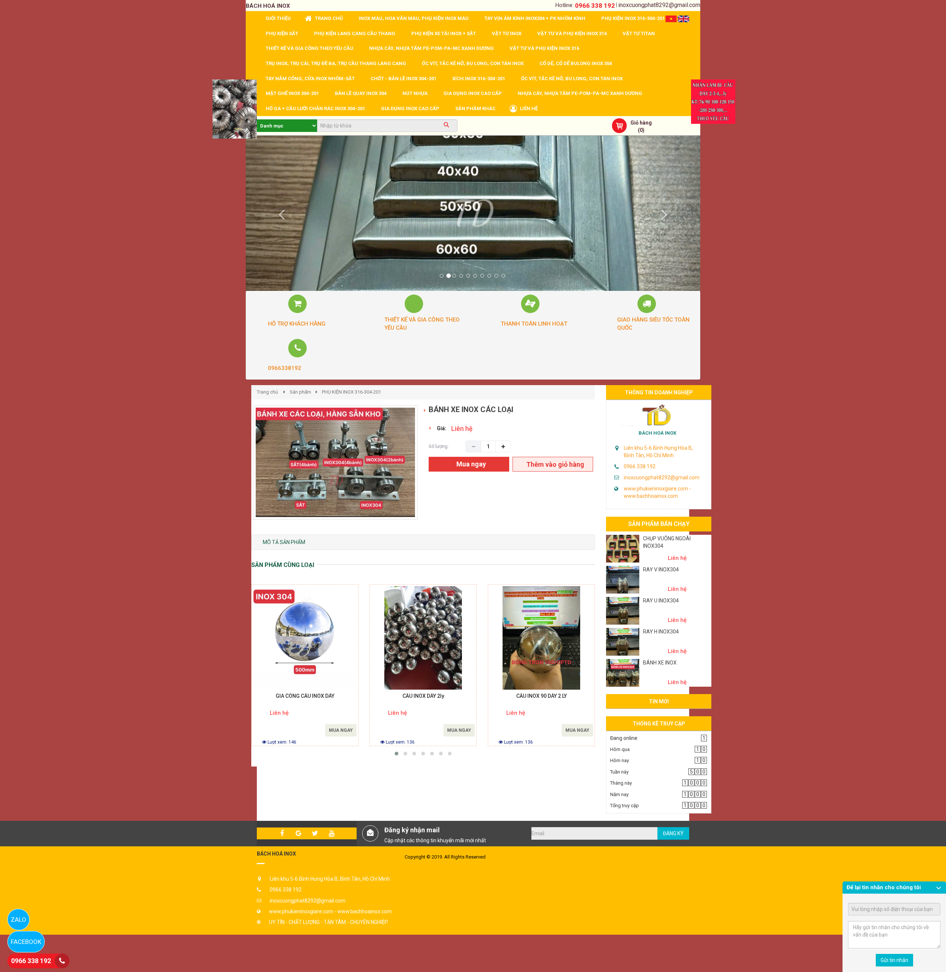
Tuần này (619, 772)
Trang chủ (267, 392)
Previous (242, 470)
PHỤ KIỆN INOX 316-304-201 (351, 392)
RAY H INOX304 (661, 632)
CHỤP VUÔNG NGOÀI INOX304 (667, 542)
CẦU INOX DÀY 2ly (423, 696)
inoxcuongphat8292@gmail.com (659, 5)
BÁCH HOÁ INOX (657, 433)
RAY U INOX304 (661, 601)
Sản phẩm (300, 392)
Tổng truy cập (624, 805)
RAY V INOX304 (661, 569)
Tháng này (621, 783)
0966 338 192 (595, 5)
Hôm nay (619, 760)
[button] (280, 213)
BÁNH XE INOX (660, 663)
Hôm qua (620, 749)
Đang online (623, 738)
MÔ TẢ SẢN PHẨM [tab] (284, 542)
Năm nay (619, 794)
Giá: (441, 428)
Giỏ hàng (641, 123)
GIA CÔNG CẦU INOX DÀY (305, 696)
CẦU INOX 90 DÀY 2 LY (541, 696)
